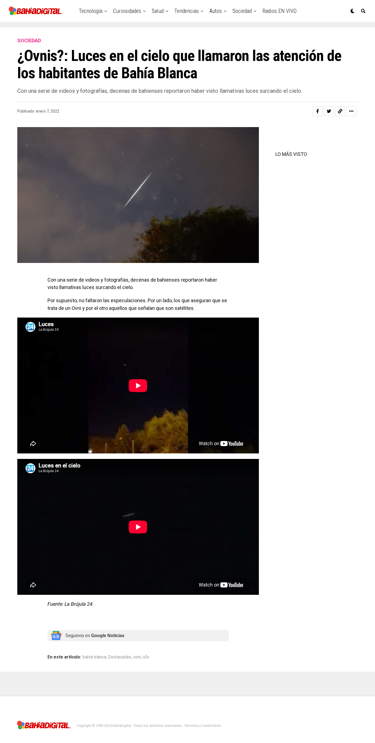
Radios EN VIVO (279, 11)
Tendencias (186, 11)
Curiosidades (127, 11)
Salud (158, 11)
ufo (146, 657)
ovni (137, 657)
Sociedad (242, 11)
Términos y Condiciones (202, 726)
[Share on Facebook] (318, 111)
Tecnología (90, 11)
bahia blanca (94, 657)
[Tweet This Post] (329, 111)
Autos (215, 11)
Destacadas (119, 657)
